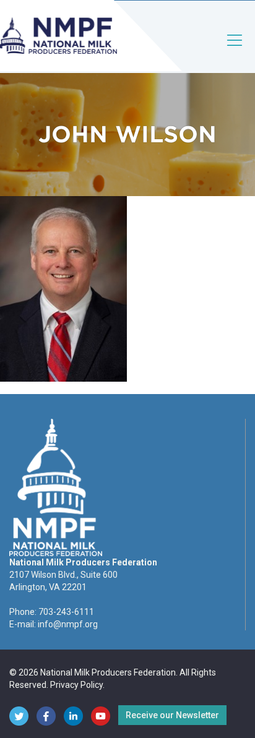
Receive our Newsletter (172, 715)
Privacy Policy (76, 685)
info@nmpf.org (68, 624)
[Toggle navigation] (235, 50)
